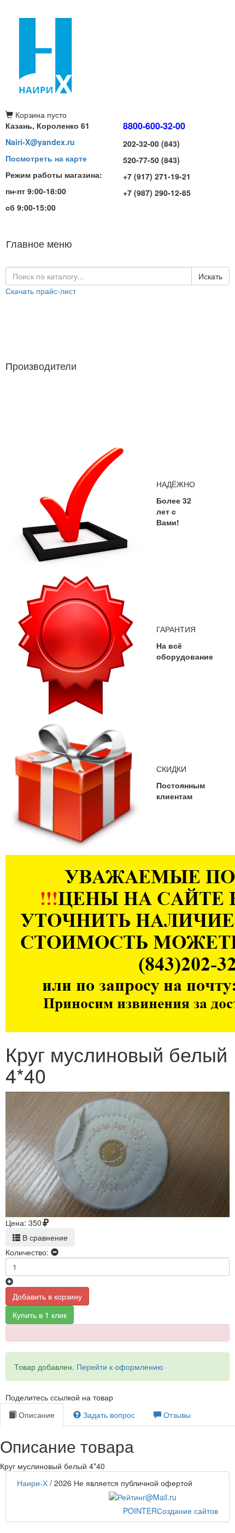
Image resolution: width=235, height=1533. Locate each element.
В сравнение (44, 1237)
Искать (210, 276)
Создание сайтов (170, 1510)
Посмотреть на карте (46, 158)
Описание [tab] (35, 1414)
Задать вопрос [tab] (108, 1414)
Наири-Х (32, 1482)
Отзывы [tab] (176, 1414)
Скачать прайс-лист (40, 290)
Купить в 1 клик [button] (40, 1314)
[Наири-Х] (117, 54)
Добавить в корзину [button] (47, 1296)
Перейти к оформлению (120, 1366)
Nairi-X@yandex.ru (40, 141)
